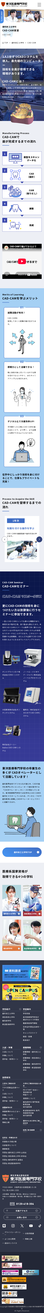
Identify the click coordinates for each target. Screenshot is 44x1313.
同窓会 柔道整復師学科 (11, 1163)
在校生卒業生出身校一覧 (32, 1028)
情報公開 (28, 1239)
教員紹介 (26, 1040)
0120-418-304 (25, 1204)
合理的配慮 (29, 1233)
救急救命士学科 (8, 1017)
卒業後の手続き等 (9, 1141)
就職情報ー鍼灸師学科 (32, 1064)
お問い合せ (22, 1217)
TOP (6, 43)
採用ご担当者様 (29, 1130)
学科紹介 (6, 1009)
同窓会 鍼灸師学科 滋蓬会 (12, 1160)
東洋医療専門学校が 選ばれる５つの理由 (31, 1018)
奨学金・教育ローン (10, 1059)
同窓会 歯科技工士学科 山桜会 (14, 1152)
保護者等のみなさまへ (11, 1111)
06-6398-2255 (12, 1190)
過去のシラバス (11, 1243)
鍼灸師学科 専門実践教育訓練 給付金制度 (31, 1104)
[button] (39, 539)
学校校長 (26, 1013)
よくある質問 (10, 1239)
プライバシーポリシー (13, 1233)
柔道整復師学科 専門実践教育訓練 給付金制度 (31, 1113)
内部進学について (9, 1145)
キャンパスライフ (30, 1033)
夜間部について (29, 1098)
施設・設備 (27, 1036)
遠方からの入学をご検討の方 (31, 1122)
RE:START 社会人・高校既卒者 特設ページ (31, 1092)
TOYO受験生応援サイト (11, 1088)
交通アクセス (22, 1210)
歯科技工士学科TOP (23, 852)
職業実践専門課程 (30, 1023)
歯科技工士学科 (18, 43)
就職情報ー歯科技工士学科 (32, 1053)
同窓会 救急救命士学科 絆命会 (14, 1156)
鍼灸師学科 (6, 1021)
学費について (7, 1055)
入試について (7, 1052)
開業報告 (6, 1149)
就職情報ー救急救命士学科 (32, 1059)
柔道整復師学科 (8, 1024)
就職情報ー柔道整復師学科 (32, 1068)
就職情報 (27, 1047)
